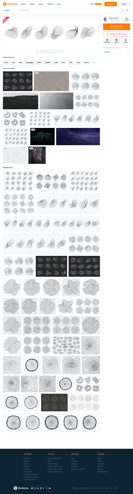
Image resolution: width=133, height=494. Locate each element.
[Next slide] (97, 62)
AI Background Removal (31, 477)
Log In (124, 4)
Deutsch (100, 466)
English (100, 458)
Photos (32, 4)
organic (47, 62)
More (58, 4)
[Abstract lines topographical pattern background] (51, 81)
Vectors (23, 4)
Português (101, 464)
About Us (74, 464)
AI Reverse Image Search (31, 474)
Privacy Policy (105, 488)
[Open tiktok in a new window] (44, 488)
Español (100, 461)
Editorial (50, 4)
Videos (41, 4)
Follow (127, 20)
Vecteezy (26, 461)
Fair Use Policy (114, 488)
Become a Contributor (78, 469)
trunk (78, 62)
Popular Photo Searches (55, 469)
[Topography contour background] (56, 101)
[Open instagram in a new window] (35, 488)
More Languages (103, 471)
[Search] (122, 10)
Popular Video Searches (55, 472)
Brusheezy (27, 458)
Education (27, 469)
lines (63, 62)
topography (29, 62)
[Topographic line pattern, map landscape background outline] (15, 155)
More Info (107, 52)
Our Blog (74, 466)
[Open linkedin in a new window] (38, 488)
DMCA (50, 461)
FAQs (73, 458)
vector (39, 62)
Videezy (26, 464)
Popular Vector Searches (55, 466)
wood (6, 62)
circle (70, 62)
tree (13, 62)
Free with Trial (117, 27)
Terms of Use (96, 488)
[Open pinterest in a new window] (41, 488)
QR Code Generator (30, 479)
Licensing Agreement (54, 458)
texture (86, 62)
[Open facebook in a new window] (32, 488)
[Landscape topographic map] (42, 136)
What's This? (120, 48)
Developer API (28, 472)
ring (20, 62)
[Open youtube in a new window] (49, 488)
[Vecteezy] (10, 4)
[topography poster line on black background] (37, 155)
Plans (92, 4)
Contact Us (75, 461)
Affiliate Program (53, 464)
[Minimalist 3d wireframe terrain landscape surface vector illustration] (20, 101)
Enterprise (27, 466)
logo (56, 62)
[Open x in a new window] (46, 488)
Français (100, 469)
